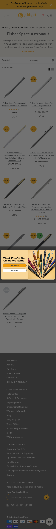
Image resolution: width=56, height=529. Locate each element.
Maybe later (14, 270)
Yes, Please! (14, 265)
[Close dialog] (52, 251)
